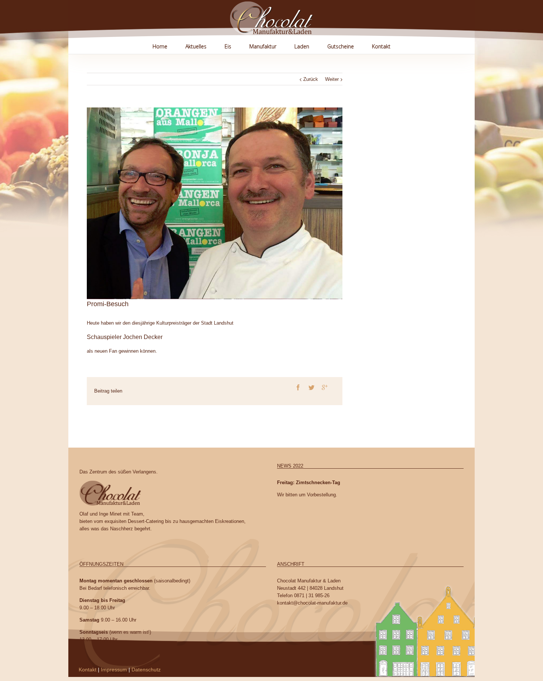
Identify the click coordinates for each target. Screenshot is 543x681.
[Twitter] (311, 387)
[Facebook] (298, 387)
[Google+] (325, 387)
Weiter (332, 79)
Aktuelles (195, 46)
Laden (301, 46)
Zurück (310, 79)
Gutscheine (340, 46)
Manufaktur (262, 46)
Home (160, 46)
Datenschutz (146, 670)
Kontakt (381, 46)
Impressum (114, 670)
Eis (228, 46)
